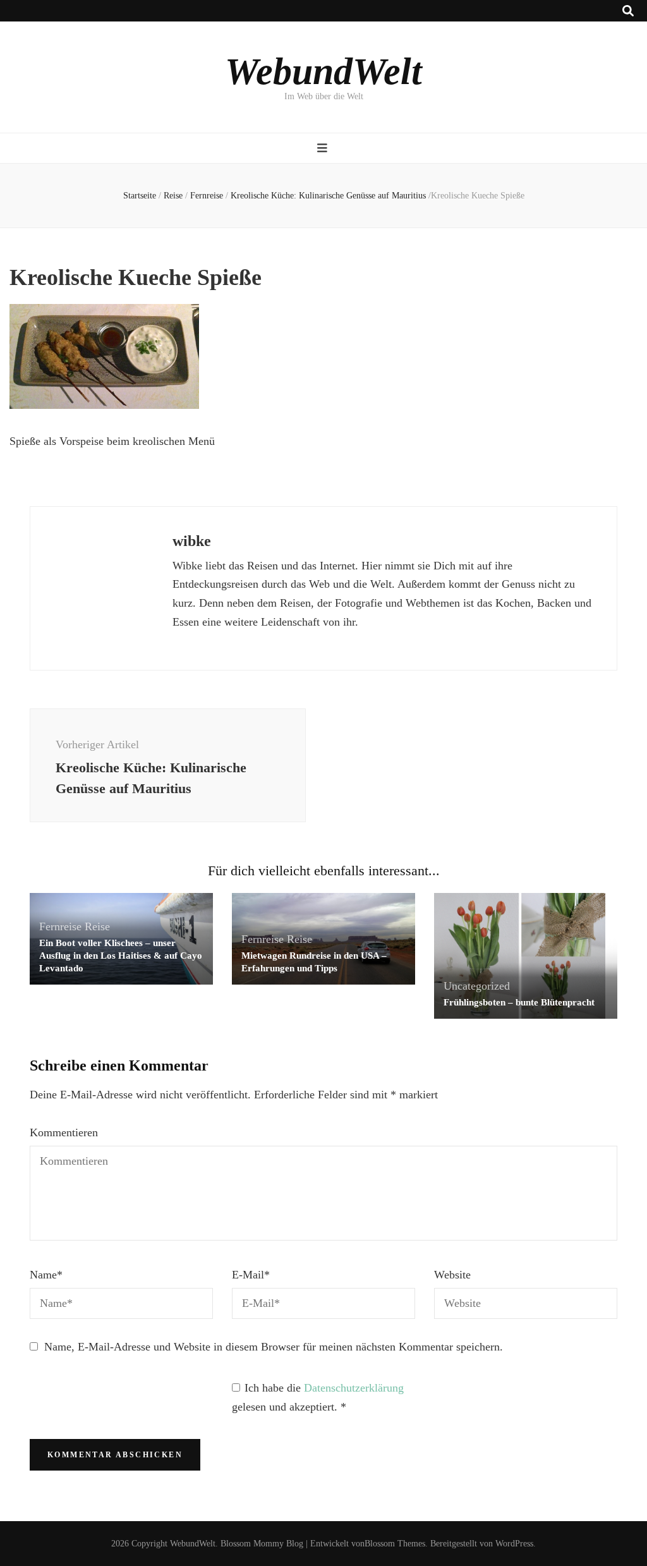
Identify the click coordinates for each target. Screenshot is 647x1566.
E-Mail (251, 1274)
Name (46, 1274)
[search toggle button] (628, 11)
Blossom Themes (395, 1543)
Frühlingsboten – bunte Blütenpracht (519, 1002)
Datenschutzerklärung (354, 1387)
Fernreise (206, 195)
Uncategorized (477, 986)
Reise (173, 195)
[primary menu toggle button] (323, 148)
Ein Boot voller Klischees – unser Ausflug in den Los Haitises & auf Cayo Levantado (120, 955)
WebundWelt (323, 71)
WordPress (514, 1543)
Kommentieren (64, 1132)
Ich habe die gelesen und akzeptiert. (318, 1397)
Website (452, 1274)
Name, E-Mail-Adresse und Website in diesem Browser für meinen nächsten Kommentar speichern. (273, 1346)
